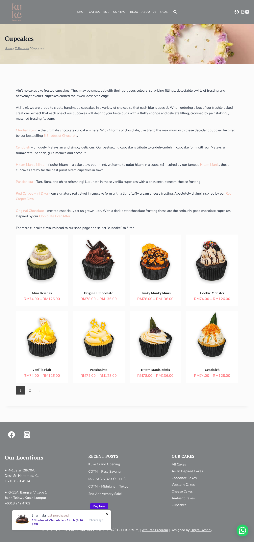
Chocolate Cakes (184, 478)
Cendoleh (23, 147)
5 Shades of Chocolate (60, 135)
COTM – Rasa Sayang (104, 471)
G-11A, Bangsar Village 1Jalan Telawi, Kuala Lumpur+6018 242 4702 (26, 497)
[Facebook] (11, 434)
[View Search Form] (175, 12)
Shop (81, 12)
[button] (242, 530)
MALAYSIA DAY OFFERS (106, 479)
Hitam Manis (209, 164)
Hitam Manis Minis (30, 164)
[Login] (237, 12)
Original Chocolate (30, 210)
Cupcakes (179, 505)
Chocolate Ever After (54, 216)
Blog (134, 12)
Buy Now (99, 506)
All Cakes (179, 464)
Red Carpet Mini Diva (32, 193)
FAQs (164, 12)
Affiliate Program (155, 530)
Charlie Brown (26, 130)
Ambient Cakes (183, 498)
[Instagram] (27, 434)
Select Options (46, 264)
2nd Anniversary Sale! (105, 494)
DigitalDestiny (201, 530)
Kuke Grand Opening (104, 464)
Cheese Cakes (182, 491)
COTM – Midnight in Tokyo (108, 486)
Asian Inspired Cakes (187, 471)
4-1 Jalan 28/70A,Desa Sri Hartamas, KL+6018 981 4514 (21, 475)
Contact (120, 12)
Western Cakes (183, 484)
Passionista (24, 181)
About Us (149, 12)
